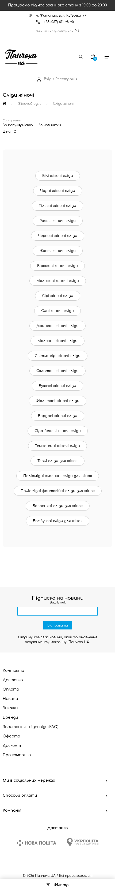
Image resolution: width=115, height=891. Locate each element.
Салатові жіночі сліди (57, 371)
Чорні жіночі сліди (57, 191)
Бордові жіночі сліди (57, 416)
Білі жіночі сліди (57, 176)
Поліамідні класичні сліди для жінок (57, 476)
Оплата (11, 689)
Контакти (13, 671)
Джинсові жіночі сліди (57, 326)
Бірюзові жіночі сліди (57, 266)
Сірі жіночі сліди (57, 296)
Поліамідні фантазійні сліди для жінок (58, 491)
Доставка (13, 680)
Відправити (57, 625)
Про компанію (17, 755)
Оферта (11, 736)
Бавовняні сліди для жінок (58, 506)
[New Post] (36, 843)
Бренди (10, 717)
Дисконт (12, 746)
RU (77, 31)
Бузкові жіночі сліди (57, 386)
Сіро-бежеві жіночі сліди (57, 431)
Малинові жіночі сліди (57, 281)
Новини (10, 699)
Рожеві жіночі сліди (58, 221)
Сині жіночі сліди (57, 311)
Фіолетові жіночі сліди (57, 401)
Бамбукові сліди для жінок (57, 521)
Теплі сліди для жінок (57, 461)
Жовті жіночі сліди (58, 251)
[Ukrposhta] (82, 842)
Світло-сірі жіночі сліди (57, 356)
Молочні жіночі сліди (57, 341)
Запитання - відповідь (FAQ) (31, 727)
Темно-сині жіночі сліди (57, 446)
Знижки (10, 708)
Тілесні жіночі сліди (57, 206)
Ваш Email (58, 602)
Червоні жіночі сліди (57, 236)
